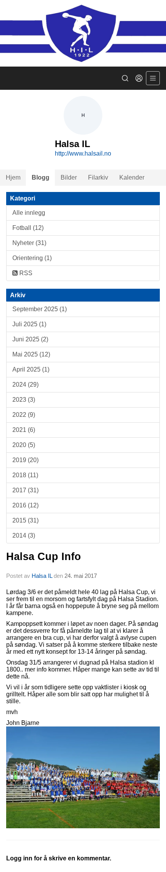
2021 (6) (23, 430)
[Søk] (125, 78)
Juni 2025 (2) (30, 339)
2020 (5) (23, 445)
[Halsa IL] (83, 33)
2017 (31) (25, 490)
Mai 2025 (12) (31, 354)
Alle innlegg (28, 212)
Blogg (40, 177)
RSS (25, 273)
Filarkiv (98, 177)
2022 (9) (23, 414)
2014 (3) (23, 535)
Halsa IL (43, 575)
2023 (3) (23, 399)
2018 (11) (25, 475)
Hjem (13, 177)
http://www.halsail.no (83, 153)
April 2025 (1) (30, 369)
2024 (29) (25, 384)
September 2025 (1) (39, 309)
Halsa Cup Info (43, 556)
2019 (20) (25, 460)
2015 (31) (25, 520)
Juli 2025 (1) (29, 324)
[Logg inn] (139, 78)
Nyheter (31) (29, 243)
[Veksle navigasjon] (153, 78)
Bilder (69, 177)
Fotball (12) (28, 227)
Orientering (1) (32, 258)
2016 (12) (25, 505)
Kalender (131, 177)
